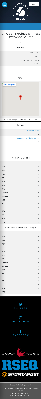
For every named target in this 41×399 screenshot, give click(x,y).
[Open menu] (4, 4)
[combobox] (34, 4)
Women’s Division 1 (33, 130)
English (32, 4)
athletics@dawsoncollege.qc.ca (21, 395)
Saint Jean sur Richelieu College (28, 138)
